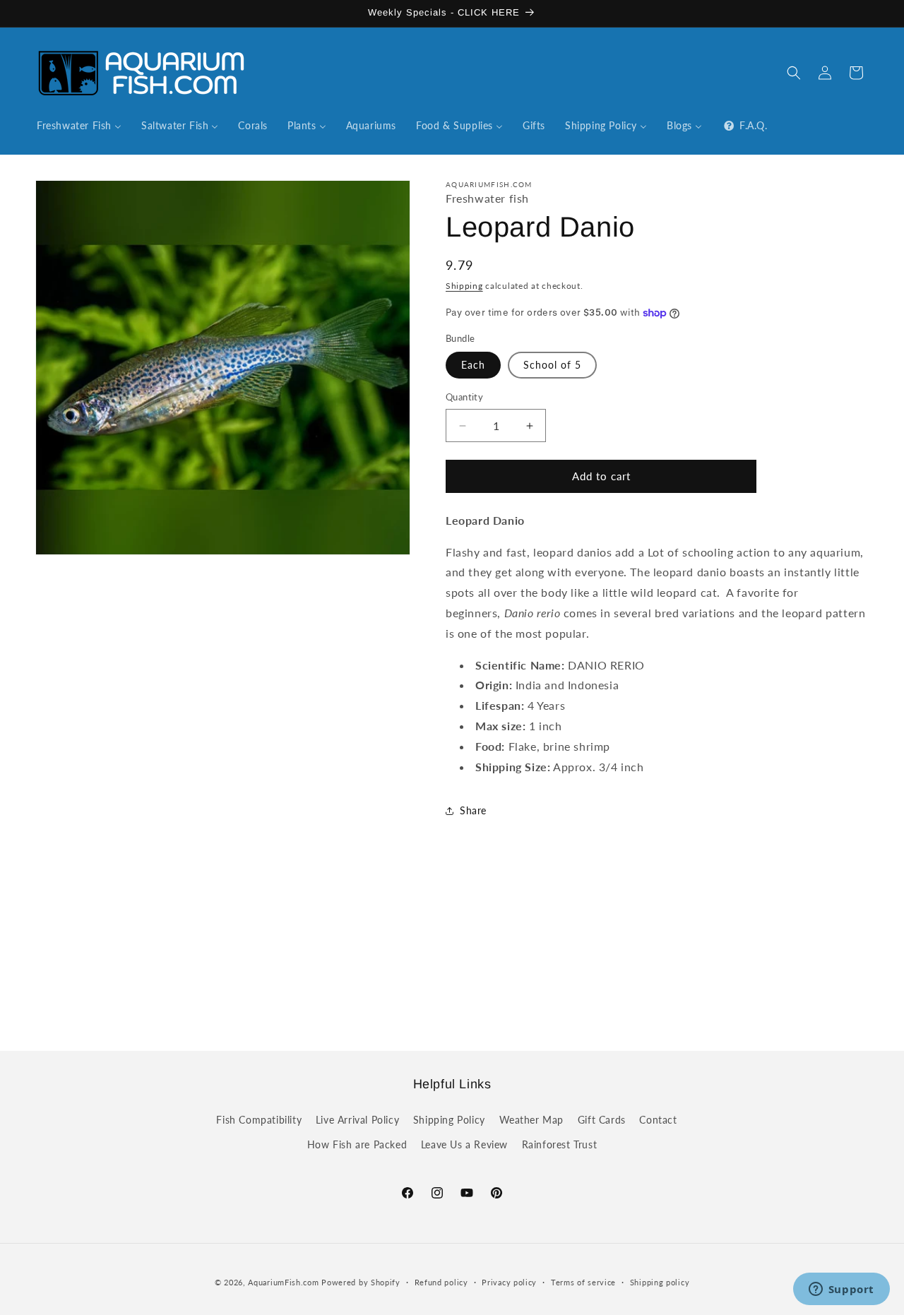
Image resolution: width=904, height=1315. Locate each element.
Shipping (464, 285)
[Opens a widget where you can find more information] (841, 1290)
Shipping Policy (449, 1119)
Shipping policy (660, 1281)
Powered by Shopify (360, 1282)
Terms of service (583, 1281)
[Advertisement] (452, 950)
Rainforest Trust (559, 1144)
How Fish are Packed (357, 1144)
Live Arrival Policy (357, 1119)
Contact (658, 1119)
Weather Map (531, 1119)
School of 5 (552, 365)
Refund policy (441, 1281)
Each (473, 365)
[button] (793, 72)
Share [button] (473, 810)
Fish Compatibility (259, 1119)
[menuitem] (79, 126)
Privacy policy (509, 1281)
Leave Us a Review (464, 1144)
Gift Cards (602, 1119)
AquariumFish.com (283, 1282)
